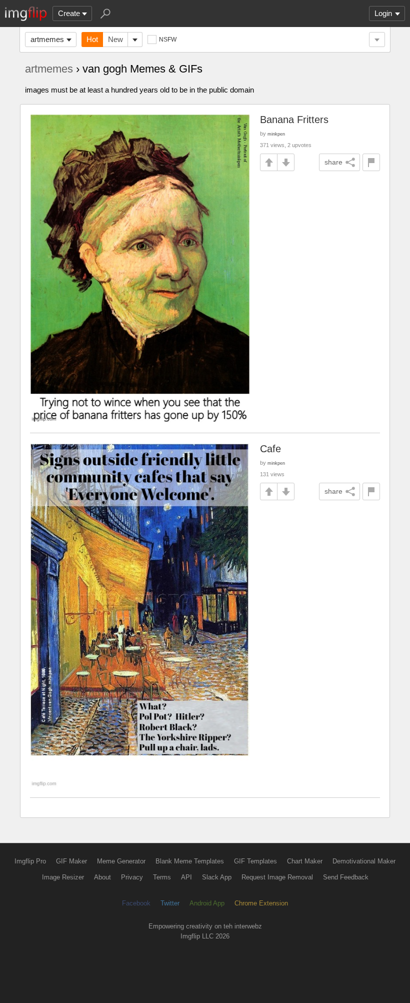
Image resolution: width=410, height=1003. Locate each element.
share (333, 162)
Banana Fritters (294, 119)
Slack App (217, 877)
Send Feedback (345, 877)
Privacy (132, 877)
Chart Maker (304, 861)
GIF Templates (255, 861)
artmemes (47, 39)
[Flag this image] (371, 162)
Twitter (170, 903)
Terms (162, 877)
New (115, 39)
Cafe (270, 448)
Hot (92, 39)
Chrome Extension (261, 903)
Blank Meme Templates (190, 861)
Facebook (136, 903)
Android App (207, 903)
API (186, 877)
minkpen (276, 134)
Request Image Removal (277, 877)
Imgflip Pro (30, 861)
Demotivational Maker (364, 861)
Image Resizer (63, 877)
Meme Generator (121, 861)
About (102, 877)
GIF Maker (71, 861)
